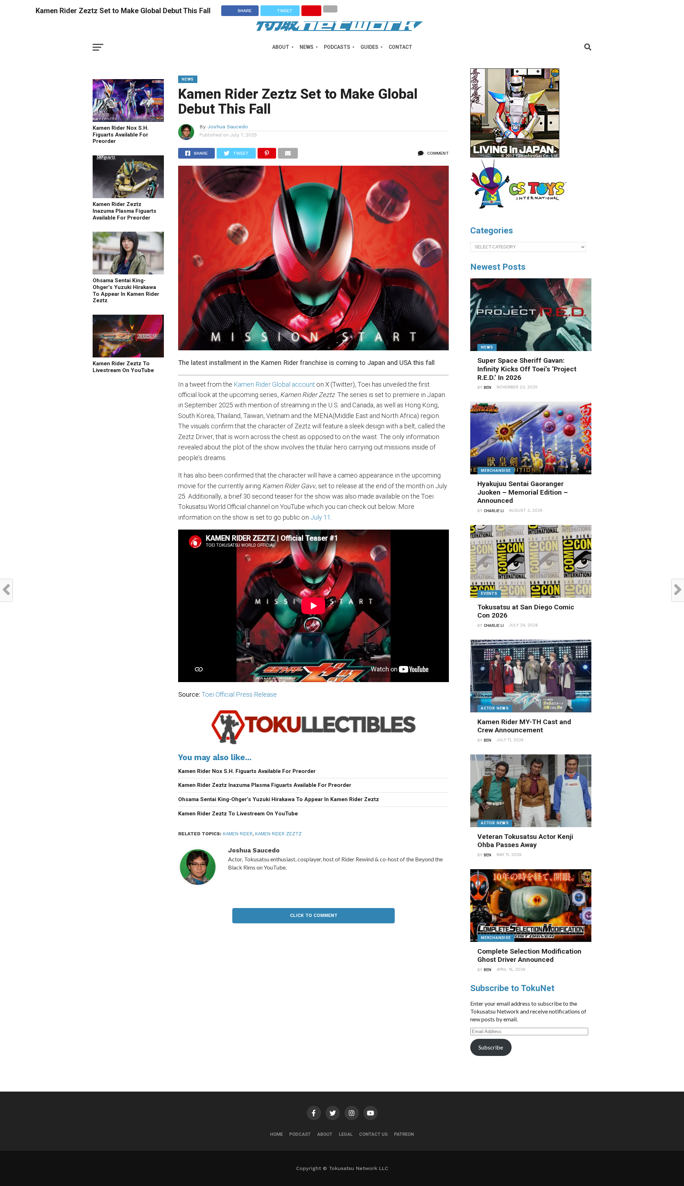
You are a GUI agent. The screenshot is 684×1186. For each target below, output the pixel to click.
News (307, 47)
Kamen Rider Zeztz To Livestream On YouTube (123, 366)
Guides (369, 47)
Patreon (404, 1134)
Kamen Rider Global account (274, 384)
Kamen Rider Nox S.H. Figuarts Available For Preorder (121, 134)
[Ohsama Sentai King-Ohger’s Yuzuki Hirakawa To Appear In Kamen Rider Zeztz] (128, 272)
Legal (346, 1134)
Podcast (300, 1134)
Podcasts (337, 47)
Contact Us (373, 1134)
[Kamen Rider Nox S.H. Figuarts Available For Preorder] (128, 119)
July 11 (320, 517)
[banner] (514, 156)
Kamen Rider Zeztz (278, 833)
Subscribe (490, 1047)
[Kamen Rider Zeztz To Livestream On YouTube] (128, 355)
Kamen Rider (238, 833)
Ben (487, 387)
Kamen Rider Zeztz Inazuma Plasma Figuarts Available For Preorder (124, 211)
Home (276, 1134)
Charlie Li (494, 511)
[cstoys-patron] (521, 212)
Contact (400, 47)
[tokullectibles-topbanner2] (313, 744)
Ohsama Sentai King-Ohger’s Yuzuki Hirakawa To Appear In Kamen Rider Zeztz (126, 290)
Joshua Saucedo (227, 126)
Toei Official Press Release (239, 694)
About (280, 47)
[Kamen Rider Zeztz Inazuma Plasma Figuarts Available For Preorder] (128, 195)
